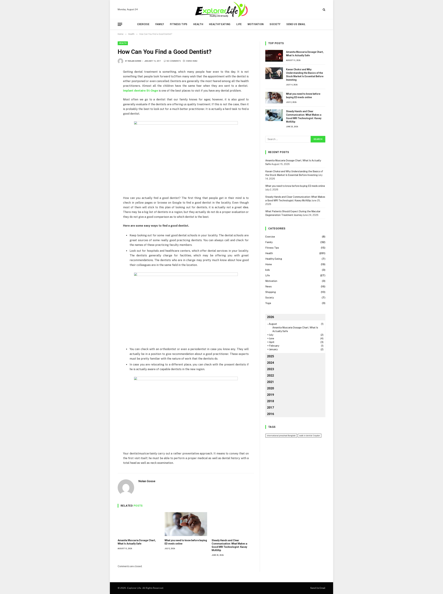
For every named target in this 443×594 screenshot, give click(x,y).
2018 (270, 401)
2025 (270, 356)
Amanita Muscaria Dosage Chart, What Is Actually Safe (137, 542)
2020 (270, 388)
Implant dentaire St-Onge (140, 90)
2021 (270, 382)
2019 (270, 394)
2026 (270, 317)
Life (239, 24)
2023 (270, 369)
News (268, 286)
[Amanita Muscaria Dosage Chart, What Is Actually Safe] (139, 524)
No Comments (174, 61)
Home (268, 264)
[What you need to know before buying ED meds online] (186, 524)
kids (267, 270)
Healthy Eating (219, 24)
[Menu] (120, 24)
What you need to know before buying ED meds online (186, 542)
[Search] (323, 10)
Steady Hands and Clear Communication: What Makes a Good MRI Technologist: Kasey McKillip (229, 545)
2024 (270, 362)
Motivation (256, 24)
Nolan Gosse (134, 61)
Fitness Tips (178, 24)
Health (198, 24)
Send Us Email (296, 24)
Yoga (268, 303)
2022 (270, 375)
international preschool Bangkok (281, 436)
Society (275, 24)
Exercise (143, 24)
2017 (270, 407)
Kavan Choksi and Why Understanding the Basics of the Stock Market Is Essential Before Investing (304, 74)
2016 (270, 414)
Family (159, 24)
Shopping (270, 292)
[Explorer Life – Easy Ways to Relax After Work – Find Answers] (221, 9)
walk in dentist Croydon (309, 436)
